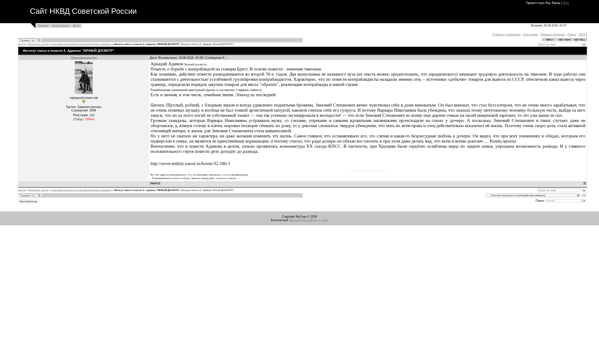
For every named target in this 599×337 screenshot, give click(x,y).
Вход (76, 25)
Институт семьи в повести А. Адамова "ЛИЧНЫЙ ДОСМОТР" (146, 44)
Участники (530, 34)
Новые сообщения (507, 34)
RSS (566, 3)
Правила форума (553, 34)
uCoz (325, 220)
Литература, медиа (38, 44)
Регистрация (60, 25)
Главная (42, 25)
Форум (22, 44)
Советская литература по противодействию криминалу (81, 44)
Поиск (572, 34)
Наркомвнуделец (84, 57)
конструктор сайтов (303, 220)
